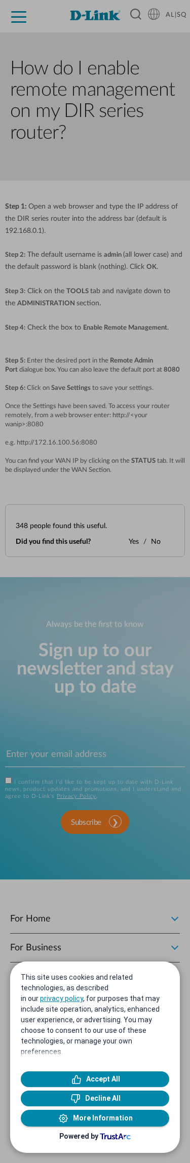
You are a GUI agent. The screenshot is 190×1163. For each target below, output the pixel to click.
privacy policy (61, 998)
